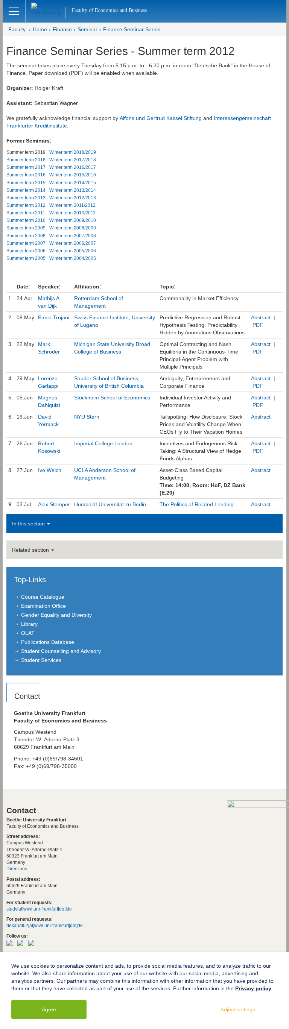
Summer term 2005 (26, 258)
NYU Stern (86, 417)
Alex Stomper (54, 504)
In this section (29, 524)
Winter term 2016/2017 (72, 167)
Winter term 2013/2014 (72, 190)
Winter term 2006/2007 (72, 243)
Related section (31, 550)
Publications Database (47, 642)
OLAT (28, 633)
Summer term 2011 (25, 213)
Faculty (17, 29)
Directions (16, 868)
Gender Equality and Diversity (56, 615)
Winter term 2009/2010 (72, 220)
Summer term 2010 (26, 220)
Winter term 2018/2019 (72, 152)
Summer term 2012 (26, 205)
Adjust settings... (240, 1009)
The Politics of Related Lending (197, 504)
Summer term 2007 (26, 243)
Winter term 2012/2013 (72, 197)
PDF (257, 325)
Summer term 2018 (26, 159)
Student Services (41, 660)
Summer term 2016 (26, 175)
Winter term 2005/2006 (72, 250)
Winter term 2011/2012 (72, 205)
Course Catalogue (42, 597)
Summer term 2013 (26, 197)
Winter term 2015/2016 (72, 175)
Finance (62, 29)
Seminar (87, 29)
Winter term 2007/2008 (72, 235)
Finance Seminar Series (131, 29)
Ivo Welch (49, 470)
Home (40, 29)
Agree (49, 1009)
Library (29, 624)
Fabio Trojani (53, 317)
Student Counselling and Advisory (61, 651)
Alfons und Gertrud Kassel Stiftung (161, 118)
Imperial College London (103, 443)
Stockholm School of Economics (112, 398)
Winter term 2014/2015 (72, 182)
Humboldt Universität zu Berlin (110, 504)
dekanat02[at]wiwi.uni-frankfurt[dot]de (44, 925)
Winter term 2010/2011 (72, 213)
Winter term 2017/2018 (72, 159)
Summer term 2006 (26, 250)
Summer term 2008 (26, 235)
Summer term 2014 (26, 190)
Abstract (261, 317)
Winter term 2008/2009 (72, 228)
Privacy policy (253, 988)
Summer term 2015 (26, 182)
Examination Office (43, 606)
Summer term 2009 (26, 228)
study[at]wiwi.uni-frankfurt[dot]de (39, 909)
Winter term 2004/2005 (72, 258)
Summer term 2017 (26, 167)
